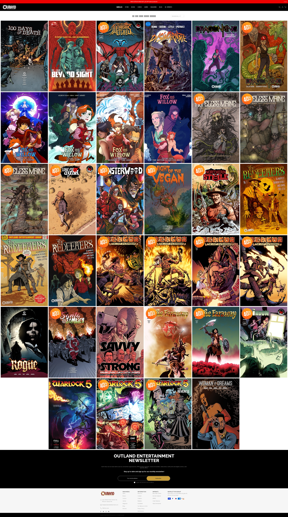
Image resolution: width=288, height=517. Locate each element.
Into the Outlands (157, 496)
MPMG (154, 498)
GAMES (146, 7)
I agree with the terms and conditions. (145, 482)
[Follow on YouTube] (108, 511)
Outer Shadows (156, 501)
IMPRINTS (169, 7)
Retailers (140, 501)
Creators (140, 498)
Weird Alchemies (157, 503)
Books (124, 496)
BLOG (160, 7)
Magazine (125, 503)
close (3, 1)
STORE (127, 7)
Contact (139, 496)
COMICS (140, 7)
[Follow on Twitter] (103, 511)
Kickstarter (140, 503)
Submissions (141, 511)
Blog (124, 506)
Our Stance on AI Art (142, 506)
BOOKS (133, 7)
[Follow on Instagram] (106, 511)
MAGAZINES (154, 7)
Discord (124, 508)
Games (124, 501)
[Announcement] (144, 2)
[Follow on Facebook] (100, 511)
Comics (124, 498)
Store (124, 493)
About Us (140, 493)
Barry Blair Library (157, 493)
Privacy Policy (141, 508)
